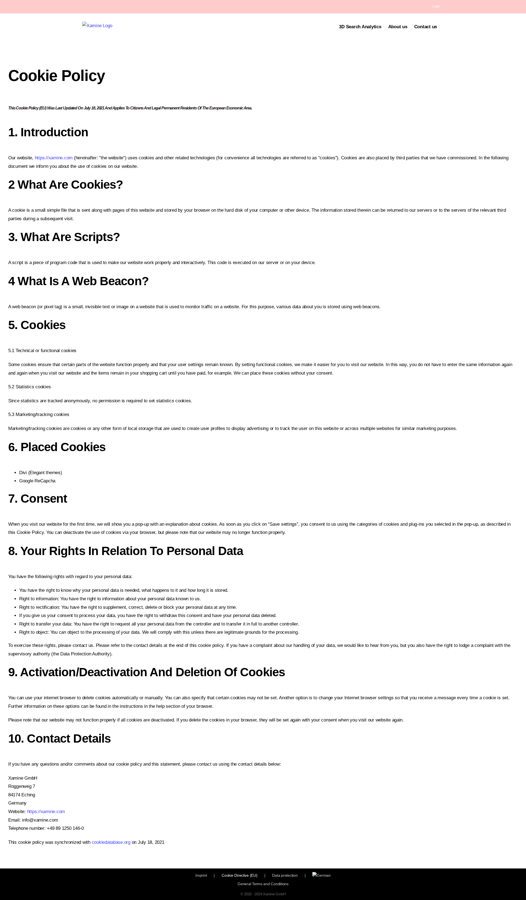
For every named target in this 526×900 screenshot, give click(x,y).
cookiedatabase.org (110, 842)
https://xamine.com (54, 157)
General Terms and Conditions (263, 884)
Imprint (201, 875)
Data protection (285, 875)
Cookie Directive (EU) (240, 875)
